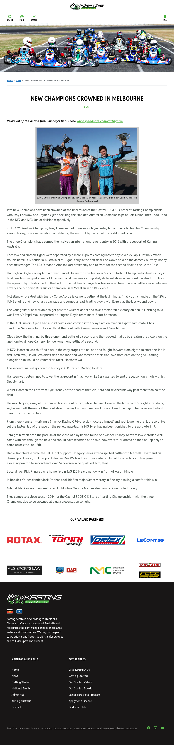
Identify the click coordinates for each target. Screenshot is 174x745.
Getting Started (21, 682)
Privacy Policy (80, 728)
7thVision (48, 728)
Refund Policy (94, 728)
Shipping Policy (109, 728)
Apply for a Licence (80, 701)
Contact (16, 707)
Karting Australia (21, 701)
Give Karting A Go (79, 670)
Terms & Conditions (63, 728)
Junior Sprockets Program (84, 695)
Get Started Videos (80, 682)
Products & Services (127, 728)
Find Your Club (77, 707)
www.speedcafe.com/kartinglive (100, 121)
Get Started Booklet (81, 688)
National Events (21, 688)
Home (10, 80)
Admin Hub (18, 695)
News (18, 80)
